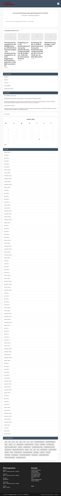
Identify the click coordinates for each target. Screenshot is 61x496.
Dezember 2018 (7, 413)
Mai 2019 (6, 398)
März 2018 (6, 430)
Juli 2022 (6, 293)
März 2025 (6, 202)
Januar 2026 (6, 172)
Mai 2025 (6, 196)
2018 (6, 441)
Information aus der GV (17, 449)
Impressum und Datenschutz (47, 494)
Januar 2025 (6, 208)
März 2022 (6, 304)
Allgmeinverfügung (50, 441)
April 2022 (6, 301)
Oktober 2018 (7, 419)
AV (14, 444)
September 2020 (7, 357)
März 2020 (6, 375)
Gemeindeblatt (7, 85)
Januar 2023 (6, 278)
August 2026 (6, 152)
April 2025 (6, 199)
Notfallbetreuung (27, 452)
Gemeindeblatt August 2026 (10, 95)
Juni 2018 (6, 428)
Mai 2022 (6, 298)
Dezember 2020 (7, 348)
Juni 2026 (6, 158)
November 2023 (7, 249)
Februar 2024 (7, 240)
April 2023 (6, 269)
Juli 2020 (6, 363)
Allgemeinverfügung (39, 441)
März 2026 (6, 166)
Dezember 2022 (7, 281)
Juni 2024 (6, 228)
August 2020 (6, 360)
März (11, 452)
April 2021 (6, 337)
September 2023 (7, 254)
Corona (37, 444)
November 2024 (7, 213)
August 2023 (6, 257)
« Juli (5, 144)
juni (34, 449)
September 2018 (7, 422)
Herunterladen (30, 21)
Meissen (7, 452)
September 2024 (7, 219)
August (10, 444)
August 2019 (6, 392)
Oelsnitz (42, 452)
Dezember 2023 (7, 246)
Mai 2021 (6, 334)
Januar (26, 449)
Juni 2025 (6, 193)
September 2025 (7, 184)
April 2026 (6, 164)
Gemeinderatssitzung (8, 88)
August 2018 (6, 425)
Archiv (32, 486)
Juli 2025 (6, 190)
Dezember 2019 (7, 381)
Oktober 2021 (7, 319)
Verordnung (35, 455)
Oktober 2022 (7, 287)
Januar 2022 (6, 310)
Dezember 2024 (7, 210)
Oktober (48, 452)
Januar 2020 (6, 378)
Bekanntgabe (20, 444)
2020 (13, 441)
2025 (28, 441)
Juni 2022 (6, 296)
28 (39, 139)
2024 (24, 441)
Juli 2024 (6, 225)
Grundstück (8, 449)
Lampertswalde (52, 449)
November (36, 452)
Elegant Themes (13, 494)
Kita (38, 449)
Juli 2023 (6, 260)
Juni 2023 (6, 263)
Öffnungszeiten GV (20, 457)
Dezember (42, 444)
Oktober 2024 (7, 216)
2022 (21, 441)
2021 (17, 441)
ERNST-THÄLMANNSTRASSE (10, 447)
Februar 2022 (7, 307)
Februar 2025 (7, 205)
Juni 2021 (6, 331)
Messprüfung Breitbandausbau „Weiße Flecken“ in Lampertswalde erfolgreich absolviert (22, 98)
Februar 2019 (7, 407)
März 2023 (6, 272)
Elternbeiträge (50, 444)
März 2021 (6, 340)
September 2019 (7, 389)
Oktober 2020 (7, 354)
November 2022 (7, 284)
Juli (31, 449)
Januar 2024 (6, 243)
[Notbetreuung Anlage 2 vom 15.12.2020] (50, 36)
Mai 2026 (6, 161)
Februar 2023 (7, 275)
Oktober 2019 (7, 386)
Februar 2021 (7, 342)
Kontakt (56, 494)
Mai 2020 (6, 369)
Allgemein (36, 15)
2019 (10, 441)
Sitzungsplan (15, 455)
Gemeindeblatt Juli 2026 (9, 105)
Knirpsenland (44, 449)
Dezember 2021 (7, 313)
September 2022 (7, 290)
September (7, 455)
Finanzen (6, 82)
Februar (20, 447)
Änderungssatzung (43, 455)
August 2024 (6, 222)
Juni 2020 (6, 366)
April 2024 (6, 234)
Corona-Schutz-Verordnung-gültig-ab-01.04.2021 (16, 21)
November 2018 (7, 416)
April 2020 (6, 372)
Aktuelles (31, 15)
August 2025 (6, 187)
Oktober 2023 (7, 252)
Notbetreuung (17, 452)
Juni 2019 (6, 395)
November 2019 (7, 384)
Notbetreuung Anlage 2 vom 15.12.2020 (50, 44)
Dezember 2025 (7, 175)
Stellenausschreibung (25, 455)
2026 (32, 441)
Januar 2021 (6, 345)
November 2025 (7, 178)
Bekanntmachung (29, 444)
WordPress (26, 494)
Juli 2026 (6, 155)
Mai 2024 (6, 231)
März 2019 (6, 404)
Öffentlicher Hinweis (10, 457)
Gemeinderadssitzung (37, 447)
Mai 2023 (6, 266)
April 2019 (6, 401)
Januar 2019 (6, 410)
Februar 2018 (7, 433)
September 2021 (7, 322)
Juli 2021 (6, 328)
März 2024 (6, 237)
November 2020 (7, 351)
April (6, 444)
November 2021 (7, 316)
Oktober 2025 (7, 181)
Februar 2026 (7, 169)
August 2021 (6, 325)
